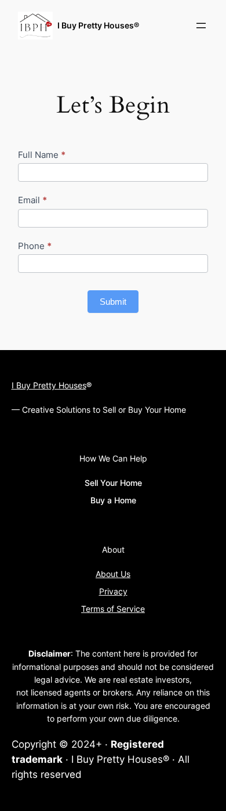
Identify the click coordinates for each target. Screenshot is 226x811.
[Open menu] (201, 26)
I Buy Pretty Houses (49, 385)
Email (32, 200)
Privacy (113, 591)
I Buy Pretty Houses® (98, 25)
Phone (35, 245)
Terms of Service (113, 609)
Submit (113, 302)
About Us (113, 574)
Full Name (41, 154)
